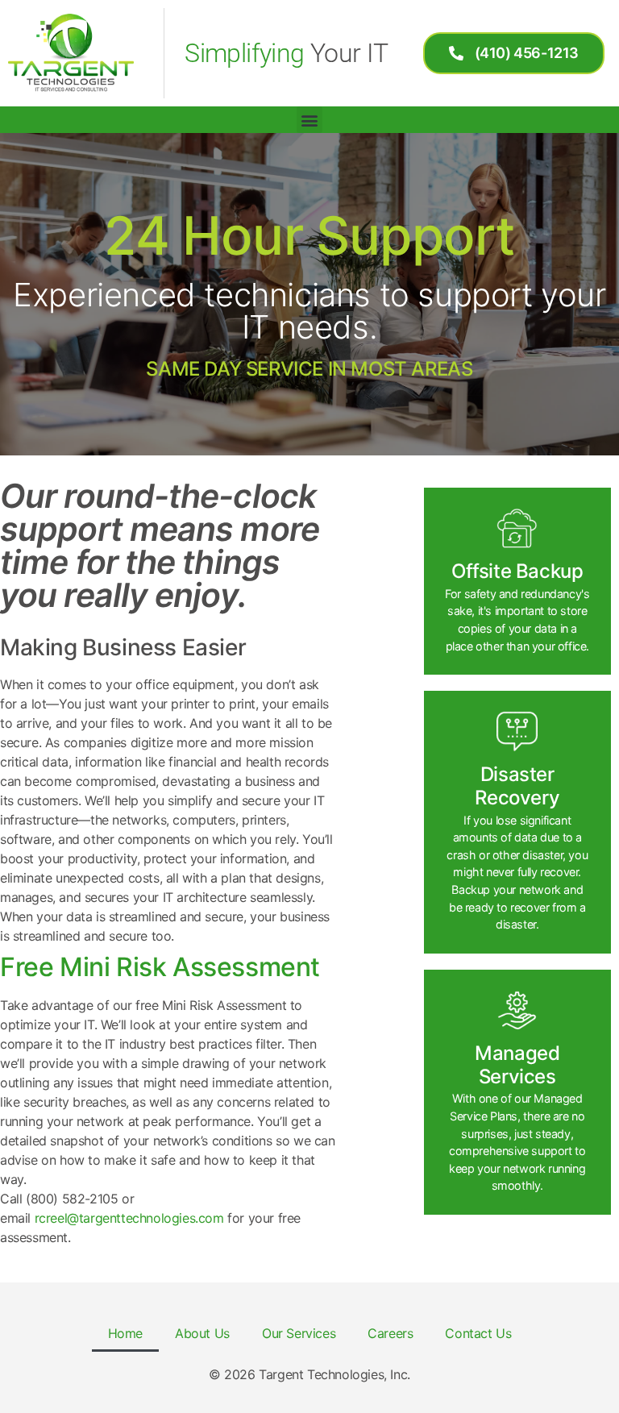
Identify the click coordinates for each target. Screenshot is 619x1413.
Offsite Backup (517, 571)
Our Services (298, 1333)
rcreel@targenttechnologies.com (129, 1218)
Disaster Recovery (517, 786)
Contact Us (478, 1333)
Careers (390, 1333)
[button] (310, 119)
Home (125, 1333)
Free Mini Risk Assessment (160, 967)
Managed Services (517, 1064)
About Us (202, 1333)
